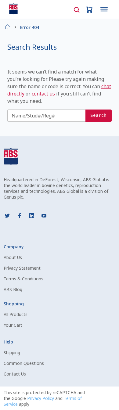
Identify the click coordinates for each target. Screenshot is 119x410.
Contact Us (15, 374)
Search (98, 115)
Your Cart (13, 325)
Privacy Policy (41, 398)
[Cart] (89, 9)
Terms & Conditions (23, 279)
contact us (43, 93)
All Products (15, 314)
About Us (13, 257)
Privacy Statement (22, 268)
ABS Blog (13, 289)
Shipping (12, 352)
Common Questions (24, 363)
